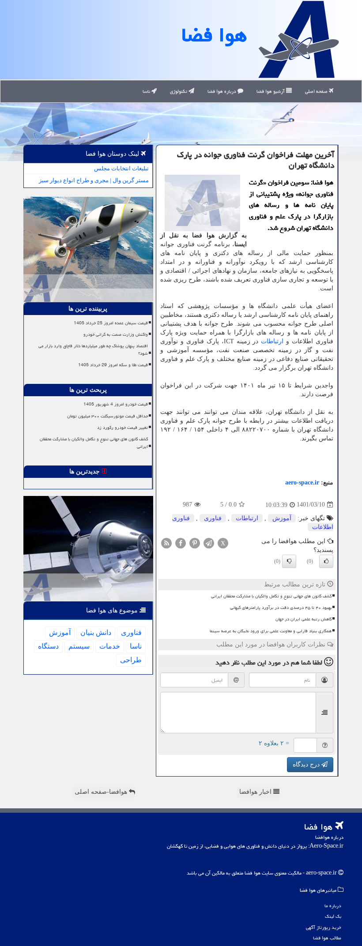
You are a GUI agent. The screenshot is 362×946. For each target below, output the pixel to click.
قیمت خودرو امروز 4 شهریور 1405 (115, 404)
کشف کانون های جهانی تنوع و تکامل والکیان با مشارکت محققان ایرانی (271, 596)
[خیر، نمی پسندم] (289, 561)
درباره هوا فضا (222, 91)
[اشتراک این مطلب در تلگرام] (209, 542)
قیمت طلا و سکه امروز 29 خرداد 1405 (113, 364)
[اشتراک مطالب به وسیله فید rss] (166, 542)
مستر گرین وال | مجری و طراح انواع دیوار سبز (94, 180)
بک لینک (333, 916)
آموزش (281, 518)
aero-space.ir (302, 482)
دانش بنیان (95, 632)
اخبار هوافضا (256, 791)
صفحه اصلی (317, 91)
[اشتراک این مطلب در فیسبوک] (180, 542)
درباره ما (332, 905)
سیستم (79, 646)
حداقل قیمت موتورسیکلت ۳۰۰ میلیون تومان (107, 416)
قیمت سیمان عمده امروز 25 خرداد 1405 (111, 323)
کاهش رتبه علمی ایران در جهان (303, 619)
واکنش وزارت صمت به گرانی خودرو (115, 334)
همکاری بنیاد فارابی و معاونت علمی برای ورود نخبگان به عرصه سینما (271, 631)
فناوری (213, 518)
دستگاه (48, 646)
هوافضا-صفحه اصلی (102, 791)
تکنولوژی (179, 91)
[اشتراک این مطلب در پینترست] (195, 542)
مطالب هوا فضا (327, 937)
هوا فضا (214, 35)
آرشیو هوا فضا (271, 91)
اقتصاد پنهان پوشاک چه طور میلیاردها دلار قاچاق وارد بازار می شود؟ (93, 350)
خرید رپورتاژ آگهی (323, 927)
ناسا (147, 91)
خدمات (109, 646)
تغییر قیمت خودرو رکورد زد (122, 427)
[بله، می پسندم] (326, 561)
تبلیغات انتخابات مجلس (121, 168)
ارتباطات (272, 341)
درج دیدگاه (307, 764)
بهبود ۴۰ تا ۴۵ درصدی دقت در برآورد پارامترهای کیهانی (281, 607)
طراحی (131, 660)
